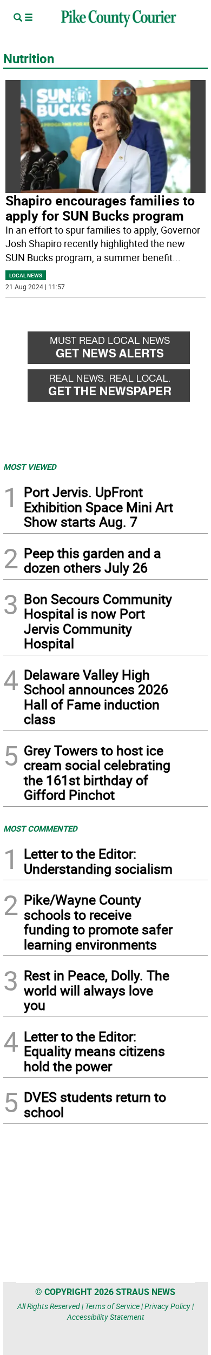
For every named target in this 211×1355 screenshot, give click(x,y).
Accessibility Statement (105, 1317)
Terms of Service (112, 1306)
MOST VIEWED (29, 466)
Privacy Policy (167, 1306)
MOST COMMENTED (40, 828)
